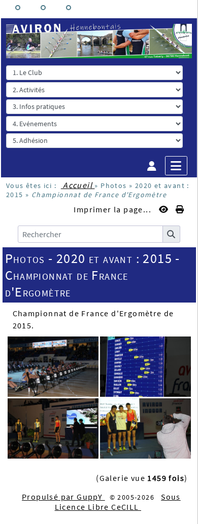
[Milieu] (43, 7)
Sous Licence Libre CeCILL (118, 502)
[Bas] (68, 7)
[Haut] (17, 7)
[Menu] (176, 165)
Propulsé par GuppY (63, 497)
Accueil (78, 185)
